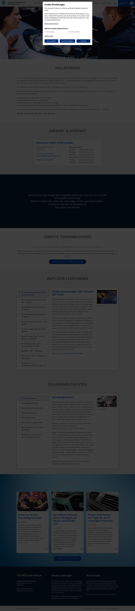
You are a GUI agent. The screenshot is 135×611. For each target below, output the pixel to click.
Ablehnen (83, 41)
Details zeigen (49, 36)
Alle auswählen (51, 41)
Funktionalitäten (74, 32)
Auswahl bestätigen (67, 41)
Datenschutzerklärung (51, 23)
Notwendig (50, 32)
